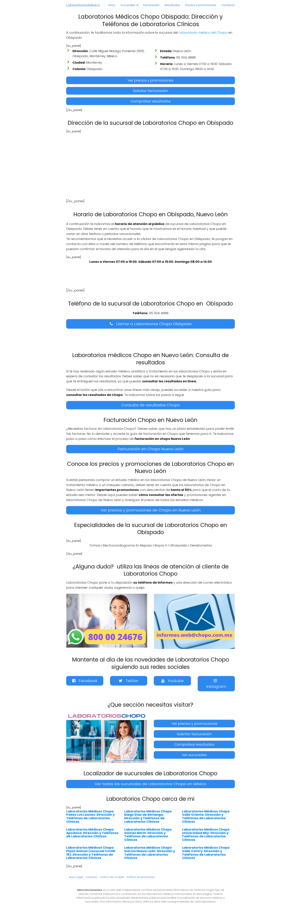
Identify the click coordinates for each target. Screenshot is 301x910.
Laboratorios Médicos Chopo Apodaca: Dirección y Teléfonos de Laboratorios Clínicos (92, 833)
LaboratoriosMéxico (83, 5)
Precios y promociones (200, 5)
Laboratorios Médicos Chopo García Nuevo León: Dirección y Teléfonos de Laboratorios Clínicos (149, 852)
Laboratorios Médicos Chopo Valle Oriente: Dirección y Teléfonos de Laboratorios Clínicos (206, 816)
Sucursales (128, 5)
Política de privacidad (140, 877)
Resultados (172, 5)
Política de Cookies (112, 877)
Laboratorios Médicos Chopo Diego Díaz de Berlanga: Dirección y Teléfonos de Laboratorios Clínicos (148, 816)
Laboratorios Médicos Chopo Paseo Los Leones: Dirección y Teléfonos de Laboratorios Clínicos (90, 816)
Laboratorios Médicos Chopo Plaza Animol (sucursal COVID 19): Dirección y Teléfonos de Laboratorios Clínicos (90, 852)
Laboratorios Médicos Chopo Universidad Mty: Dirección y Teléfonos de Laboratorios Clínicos (206, 834)
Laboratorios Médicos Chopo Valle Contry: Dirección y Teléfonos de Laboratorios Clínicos (206, 852)
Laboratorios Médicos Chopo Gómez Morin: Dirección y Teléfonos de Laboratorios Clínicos (148, 834)
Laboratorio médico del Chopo (203, 32)
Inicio (111, 5)
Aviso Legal (76, 877)
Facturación (151, 5)
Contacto (228, 5)
